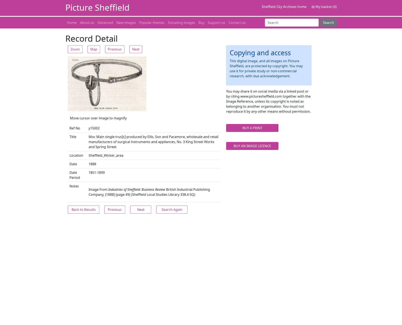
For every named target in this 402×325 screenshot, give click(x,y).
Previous (115, 49)
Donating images (181, 22)
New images (126, 22)
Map (93, 49)
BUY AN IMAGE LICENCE (252, 146)
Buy (201, 22)
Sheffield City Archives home (284, 6)
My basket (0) (326, 6)
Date (73, 164)
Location (76, 155)
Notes (74, 186)
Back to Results (84, 209)
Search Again (172, 209)
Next (135, 49)
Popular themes (152, 22)
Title (73, 136)
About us (87, 22)
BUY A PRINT (252, 128)
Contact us (237, 22)
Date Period (75, 175)
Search (328, 22)
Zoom (75, 49)
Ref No (75, 128)
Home (72, 22)
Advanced (105, 22)
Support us (216, 22)
